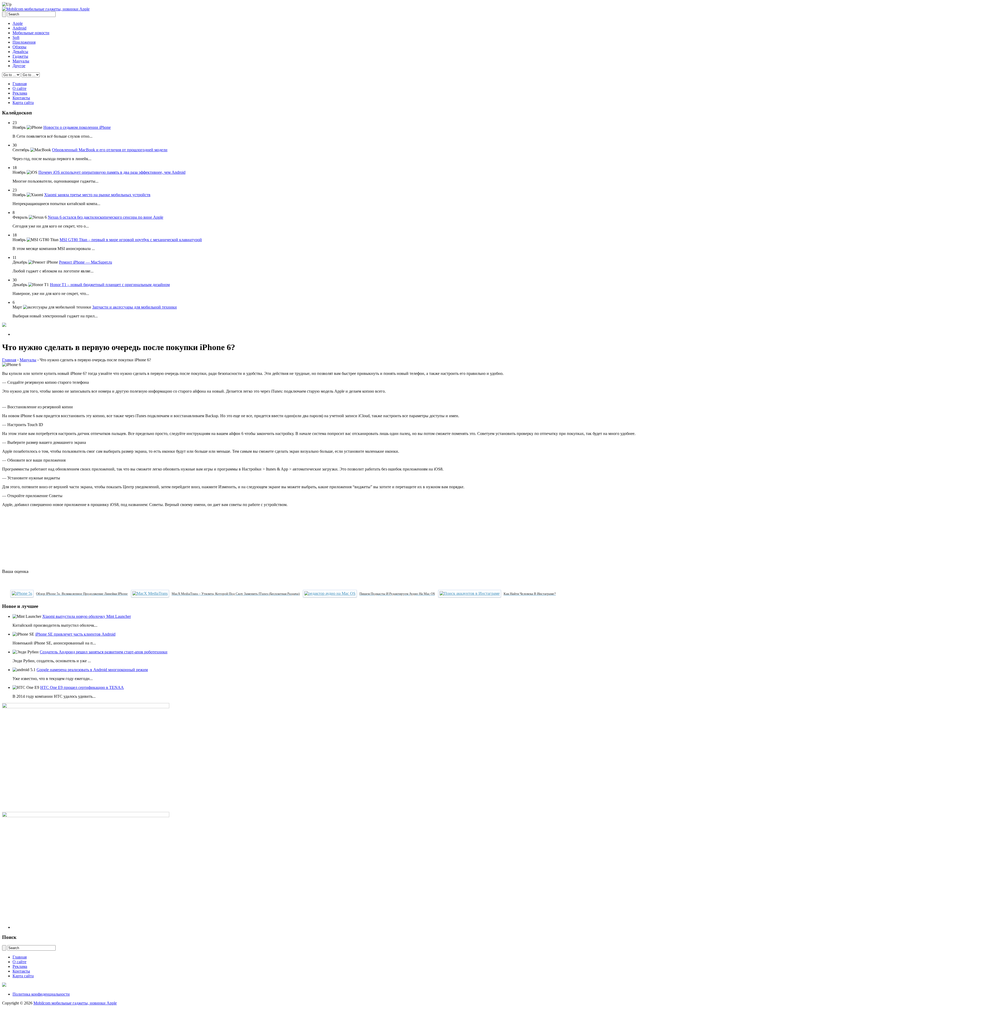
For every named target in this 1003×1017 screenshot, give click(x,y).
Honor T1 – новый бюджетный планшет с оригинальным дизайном (110, 284)
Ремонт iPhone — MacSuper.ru (85, 262)
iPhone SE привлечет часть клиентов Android (75, 634)
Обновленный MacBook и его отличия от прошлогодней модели (109, 150)
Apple (18, 23)
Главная (20, 84)
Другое (19, 65)
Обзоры (19, 47)
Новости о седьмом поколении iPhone (77, 127)
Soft (16, 37)
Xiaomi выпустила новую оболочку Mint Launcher (86, 616)
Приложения (24, 42)
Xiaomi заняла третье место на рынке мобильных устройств (97, 195)
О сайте (19, 88)
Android (19, 28)
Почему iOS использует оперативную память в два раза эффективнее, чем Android (111, 172)
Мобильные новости (31, 33)
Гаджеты (20, 56)
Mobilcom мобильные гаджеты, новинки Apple (75, 1003)
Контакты (21, 98)
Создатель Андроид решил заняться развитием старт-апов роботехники (103, 652)
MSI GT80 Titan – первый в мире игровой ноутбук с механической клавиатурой (131, 239)
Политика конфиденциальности (41, 994)
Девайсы (20, 51)
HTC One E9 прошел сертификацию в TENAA (82, 687)
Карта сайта (23, 102)
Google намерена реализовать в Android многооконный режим (92, 669)
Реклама (20, 93)
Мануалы (21, 61)
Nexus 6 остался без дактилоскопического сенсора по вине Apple (105, 217)
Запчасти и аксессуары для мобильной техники (134, 307)
